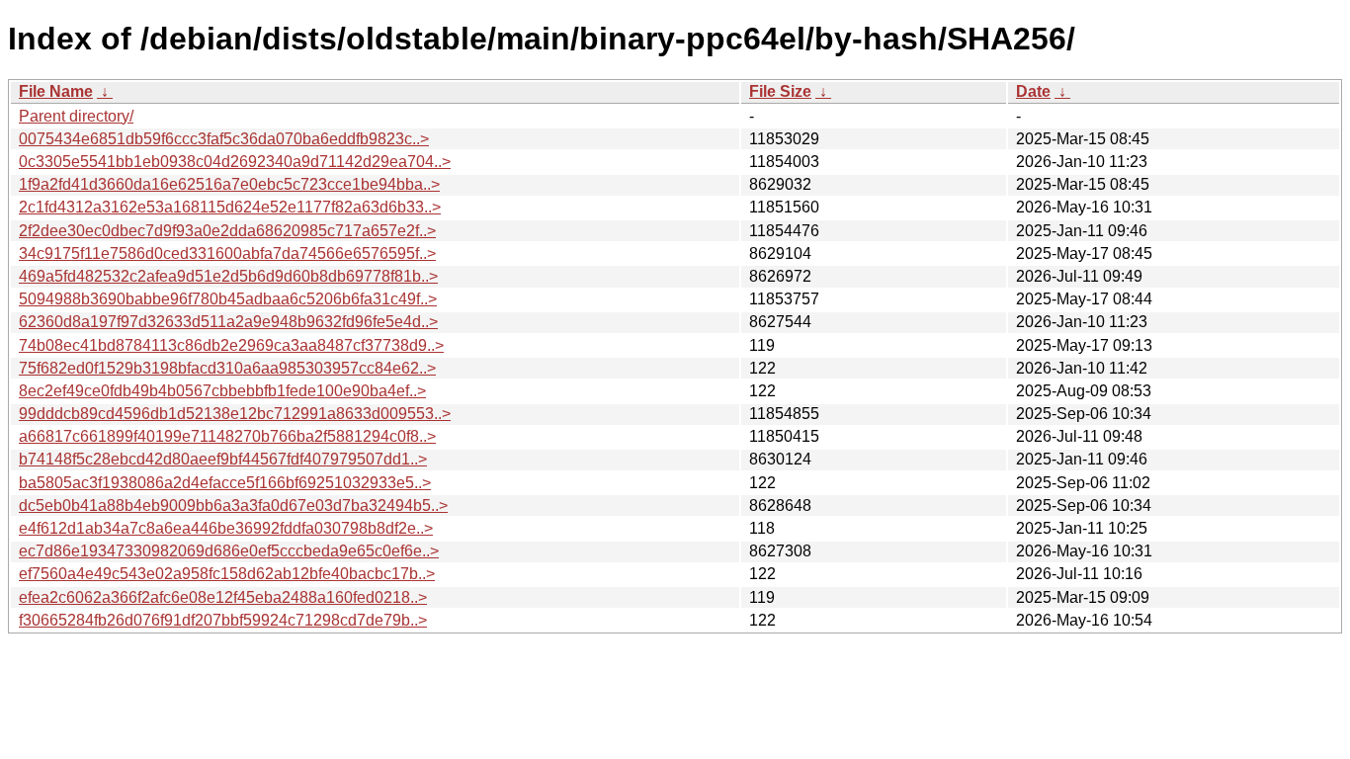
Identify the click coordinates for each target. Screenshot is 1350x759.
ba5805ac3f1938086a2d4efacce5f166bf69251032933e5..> (225, 482)
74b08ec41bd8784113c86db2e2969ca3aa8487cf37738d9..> (231, 345)
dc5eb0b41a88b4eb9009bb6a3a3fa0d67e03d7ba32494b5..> (233, 505)
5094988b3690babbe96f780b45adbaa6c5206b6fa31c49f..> (228, 299)
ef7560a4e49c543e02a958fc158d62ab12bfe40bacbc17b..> (227, 573)
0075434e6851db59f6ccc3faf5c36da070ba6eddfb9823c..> (224, 138)
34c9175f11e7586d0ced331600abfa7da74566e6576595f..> (227, 253)
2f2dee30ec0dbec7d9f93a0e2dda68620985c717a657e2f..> (227, 230)
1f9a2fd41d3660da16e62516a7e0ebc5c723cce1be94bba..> (229, 184)
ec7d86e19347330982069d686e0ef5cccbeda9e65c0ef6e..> (229, 551)
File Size (780, 91)
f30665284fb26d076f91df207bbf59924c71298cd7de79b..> (223, 620)
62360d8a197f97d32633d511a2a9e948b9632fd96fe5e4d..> (228, 321)
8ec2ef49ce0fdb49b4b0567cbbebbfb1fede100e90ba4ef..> (222, 390)
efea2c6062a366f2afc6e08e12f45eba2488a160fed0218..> (223, 597)
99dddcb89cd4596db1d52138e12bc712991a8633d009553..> (235, 413)
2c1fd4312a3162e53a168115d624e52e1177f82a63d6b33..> (230, 207)
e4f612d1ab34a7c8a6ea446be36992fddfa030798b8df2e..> (226, 528)
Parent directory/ (76, 116)
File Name (56, 91)
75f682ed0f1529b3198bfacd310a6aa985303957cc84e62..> (227, 368)
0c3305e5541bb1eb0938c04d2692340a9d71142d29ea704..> (235, 161)
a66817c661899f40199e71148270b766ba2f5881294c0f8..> (227, 436)
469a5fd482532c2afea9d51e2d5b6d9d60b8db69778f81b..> (228, 276)
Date (1033, 91)
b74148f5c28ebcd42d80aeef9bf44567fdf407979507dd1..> (223, 459)
